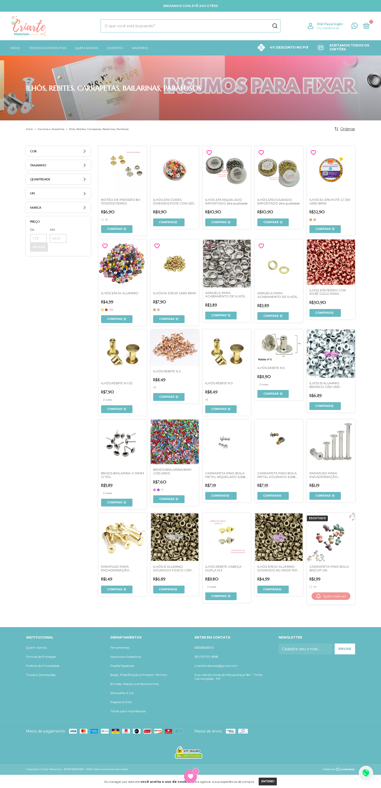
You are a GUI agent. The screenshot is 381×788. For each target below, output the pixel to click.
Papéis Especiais (122, 666)
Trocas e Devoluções (40, 675)
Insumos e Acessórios (51, 129)
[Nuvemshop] (339, 770)
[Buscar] (274, 26)
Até (52, 229)
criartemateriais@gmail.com (216, 666)
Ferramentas (119, 647)
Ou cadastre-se (328, 28)
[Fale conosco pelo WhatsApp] (354, 26)
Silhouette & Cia (122, 693)
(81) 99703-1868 (206, 657)
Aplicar (39, 247)
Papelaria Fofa (121, 702)
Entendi (267, 781)
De (32, 229)
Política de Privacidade (42, 666)
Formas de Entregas (41, 657)
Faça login (333, 24)
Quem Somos (86, 48)
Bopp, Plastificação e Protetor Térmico (138, 675)
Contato (115, 48)
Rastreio (140, 48)
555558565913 (204, 647)
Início (15, 48)
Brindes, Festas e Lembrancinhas (134, 684)
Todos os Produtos (47, 48)
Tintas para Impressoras (128, 711)
